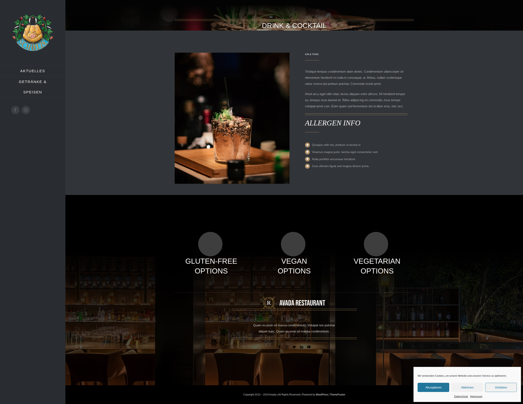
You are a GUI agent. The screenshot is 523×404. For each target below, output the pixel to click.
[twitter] (294, 347)
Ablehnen (467, 387)
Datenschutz (461, 396)
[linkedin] (301, 347)
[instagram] (286, 347)
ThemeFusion (337, 394)
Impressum (476, 396)
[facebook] (279, 347)
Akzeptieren (433, 387)
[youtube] (309, 347)
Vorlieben (501, 387)
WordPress (322, 394)
